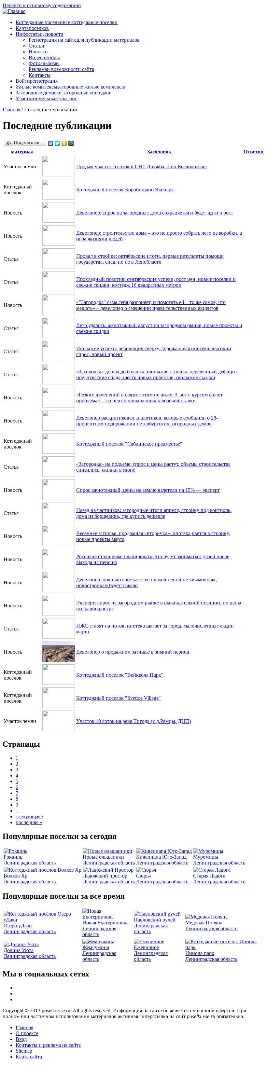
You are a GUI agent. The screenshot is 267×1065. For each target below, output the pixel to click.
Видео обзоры (44, 57)
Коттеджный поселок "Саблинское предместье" (129, 444)
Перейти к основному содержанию (42, 5)
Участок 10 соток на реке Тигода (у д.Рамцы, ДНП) (133, 721)
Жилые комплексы (70, 87)
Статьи (36, 45)
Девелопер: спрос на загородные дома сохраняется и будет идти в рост (154, 212)
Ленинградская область (30, 862)
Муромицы (205, 857)
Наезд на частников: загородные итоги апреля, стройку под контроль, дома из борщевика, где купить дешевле (154, 513)
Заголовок (159, 151)
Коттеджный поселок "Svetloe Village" (118, 698)
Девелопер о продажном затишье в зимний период (132, 652)
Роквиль (13, 857)
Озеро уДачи (18, 925)
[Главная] (14, 11)
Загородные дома (63, 92)
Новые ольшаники (103, 857)
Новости (38, 51)
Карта (32, 28)
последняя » (29, 822)
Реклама (61, 69)
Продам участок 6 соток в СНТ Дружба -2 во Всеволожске (141, 166)
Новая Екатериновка (105, 922)
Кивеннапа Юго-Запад (161, 857)
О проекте (27, 1033)
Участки (46, 98)
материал (22, 151)
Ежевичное (146, 947)
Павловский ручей (155, 919)
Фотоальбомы (44, 63)
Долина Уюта (19, 950)
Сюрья (143, 875)
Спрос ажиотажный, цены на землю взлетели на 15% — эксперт (148, 490)
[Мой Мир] (71, 143)
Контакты (39, 75)
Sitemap (24, 1051)
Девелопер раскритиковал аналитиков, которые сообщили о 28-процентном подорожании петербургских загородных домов (147, 420)
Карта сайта (29, 1056)
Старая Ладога (209, 875)
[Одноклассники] (64, 143)
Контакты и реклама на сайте (48, 1045)
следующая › (29, 816)
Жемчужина (95, 947)
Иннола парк (199, 953)
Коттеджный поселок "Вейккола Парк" (119, 675)
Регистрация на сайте (84, 40)
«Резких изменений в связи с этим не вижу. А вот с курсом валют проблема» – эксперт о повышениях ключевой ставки (149, 397)
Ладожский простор (105, 875)
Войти (37, 81)
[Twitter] (57, 143)
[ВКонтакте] (50, 143)
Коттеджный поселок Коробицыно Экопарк (125, 189)
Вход (21, 1039)
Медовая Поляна (203, 922)
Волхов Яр (15, 875)
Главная (11, 109)
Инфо (39, 34)
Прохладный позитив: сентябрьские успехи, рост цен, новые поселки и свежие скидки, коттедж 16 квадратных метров (156, 282)
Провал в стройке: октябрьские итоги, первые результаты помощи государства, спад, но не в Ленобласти (150, 259)
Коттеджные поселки (67, 22)
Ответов (253, 151)
